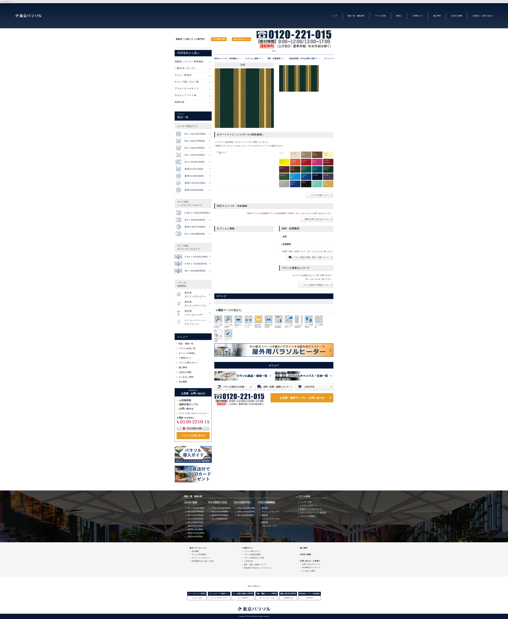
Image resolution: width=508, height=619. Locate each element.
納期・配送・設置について (311, 257)
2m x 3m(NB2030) (220, 519)
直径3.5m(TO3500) (220, 515)
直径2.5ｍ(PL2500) (196, 533)
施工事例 (437, 16)
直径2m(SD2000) (195, 536)
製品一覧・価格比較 (356, 16)
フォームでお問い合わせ (193, 435)
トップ (334, 16)
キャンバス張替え (187, 353)
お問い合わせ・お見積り (310, 561)
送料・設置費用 (273, 58)
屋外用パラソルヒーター (270, 524)
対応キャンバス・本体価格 (225, 58)
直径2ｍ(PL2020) (195, 526)
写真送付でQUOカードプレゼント (258, 568)
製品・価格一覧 (186, 343)
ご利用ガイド (417, 16)
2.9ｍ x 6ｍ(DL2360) (246, 508)
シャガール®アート (308, 505)
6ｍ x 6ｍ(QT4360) (196, 508)
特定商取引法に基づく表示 (203, 561)
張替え (399, 16)
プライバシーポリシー (201, 558)
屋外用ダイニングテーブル (271, 517)
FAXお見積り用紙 (219, 39)
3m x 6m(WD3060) (245, 515)
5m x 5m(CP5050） (196, 515)
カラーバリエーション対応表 (313, 512)
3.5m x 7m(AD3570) (246, 511)
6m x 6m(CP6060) (196, 511)
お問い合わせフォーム (241, 39)
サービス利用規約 (199, 554)
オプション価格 (251, 58)
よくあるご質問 (186, 377)
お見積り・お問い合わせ (482, 16)
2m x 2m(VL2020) (195, 519)
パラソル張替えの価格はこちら (316, 285)
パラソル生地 (380, 16)
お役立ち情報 (456, 16)
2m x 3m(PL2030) (195, 522)
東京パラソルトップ (198, 548)
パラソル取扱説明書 (252, 554)
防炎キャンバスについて (311, 509)
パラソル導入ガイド (188, 363)
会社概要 (183, 382)
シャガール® (305, 502)
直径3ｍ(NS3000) (195, 529)
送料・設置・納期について (276, 387)
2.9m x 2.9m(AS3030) (221, 508)
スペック (327, 58)
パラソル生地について (319, 195)
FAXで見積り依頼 (194, 428)
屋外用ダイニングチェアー (271, 510)
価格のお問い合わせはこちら (317, 219)
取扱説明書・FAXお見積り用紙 (302, 58)
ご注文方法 (309, 387)
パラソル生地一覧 (187, 348)
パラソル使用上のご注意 (254, 558)
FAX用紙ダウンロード (311, 567)
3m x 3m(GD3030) (220, 511)
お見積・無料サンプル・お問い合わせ (302, 397)
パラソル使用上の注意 (233, 387)
